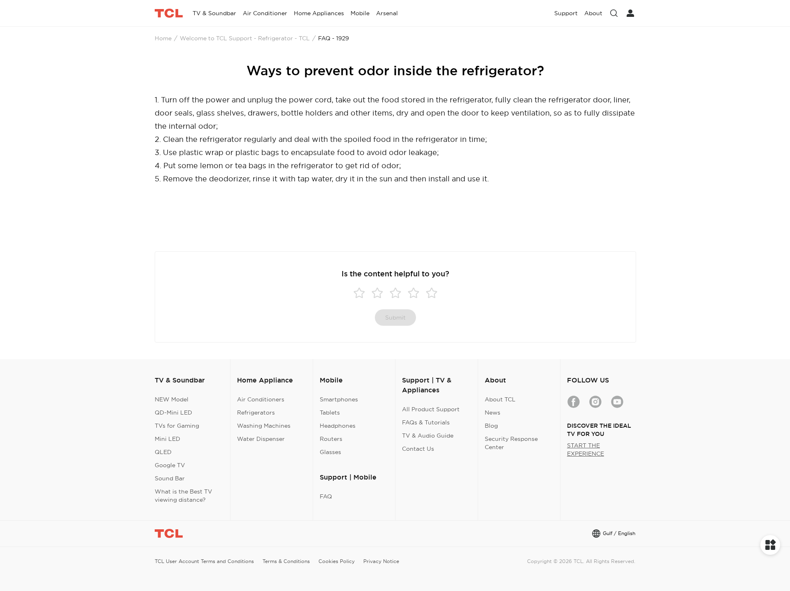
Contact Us (418, 448)
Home (163, 38)
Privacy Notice (381, 561)
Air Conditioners (260, 399)
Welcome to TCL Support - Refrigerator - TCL (245, 38)
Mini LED (167, 439)
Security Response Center (511, 443)
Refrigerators (256, 412)
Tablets (330, 412)
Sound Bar (170, 478)
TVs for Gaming (177, 425)
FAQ (326, 496)
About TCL (500, 399)
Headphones (338, 425)
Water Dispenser (261, 439)
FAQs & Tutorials (426, 422)
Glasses (330, 452)
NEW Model (171, 399)
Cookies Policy (336, 561)
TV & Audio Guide (427, 435)
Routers (331, 439)
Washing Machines (263, 425)
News (492, 412)
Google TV (170, 465)
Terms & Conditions (286, 561)
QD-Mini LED (173, 412)
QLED (163, 452)
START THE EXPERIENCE (585, 449)
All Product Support (431, 409)
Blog (491, 425)
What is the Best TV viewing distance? (183, 495)
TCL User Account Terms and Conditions (204, 561)
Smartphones (339, 399)
